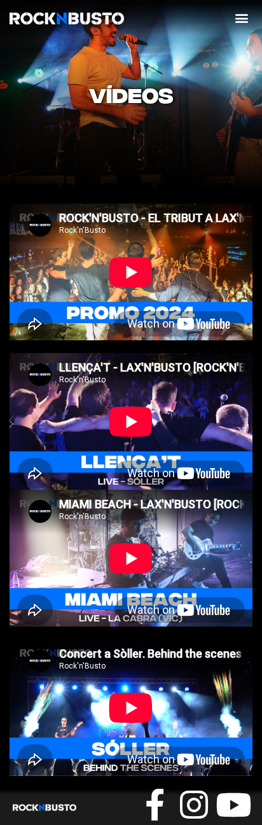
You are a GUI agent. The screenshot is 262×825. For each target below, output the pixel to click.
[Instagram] (194, 805)
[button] (241, 17)
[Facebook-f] (154, 805)
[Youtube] (233, 805)
